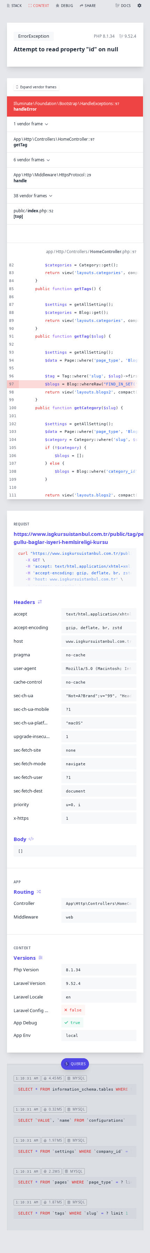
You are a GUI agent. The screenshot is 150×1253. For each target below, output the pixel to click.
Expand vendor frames (38, 87)
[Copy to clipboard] (129, 553)
